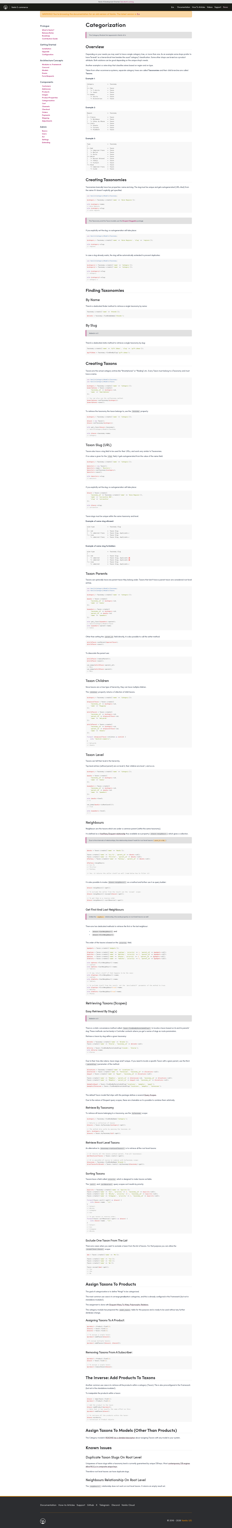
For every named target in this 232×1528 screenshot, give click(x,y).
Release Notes (48, 33)
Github (90, 1504)
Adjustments (47, 121)
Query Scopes (150, 1095)
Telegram (104, 1504)
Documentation (183, 7)
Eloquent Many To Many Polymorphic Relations (128, 1304)
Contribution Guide (50, 38)
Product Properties (50, 97)
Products (45, 92)
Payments (46, 115)
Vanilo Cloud (128, 1504)
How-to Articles (66, 1504)
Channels (46, 106)
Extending (46, 142)
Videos (210, 7)
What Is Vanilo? (48, 30)
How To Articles (198, 7)
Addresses (46, 89)
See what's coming (127, 2)
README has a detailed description (120, 1437)
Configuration (47, 54)
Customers (46, 86)
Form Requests (48, 76)
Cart (44, 103)
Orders (45, 112)
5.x (138, 14)
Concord (45, 67)
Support (217, 7)
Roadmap (46, 36)
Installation (46, 48)
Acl (43, 136)
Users (44, 134)
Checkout (46, 109)
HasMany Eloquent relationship (113, 833)
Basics (44, 131)
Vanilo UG (187, 1520)
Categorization (48, 100)
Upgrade (45, 51)
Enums (44, 73)
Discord (116, 1504)
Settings (45, 139)
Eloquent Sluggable (130, 221)
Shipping (45, 118)
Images (45, 95)
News (225, 7)
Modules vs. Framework (51, 64)
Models (45, 70)
